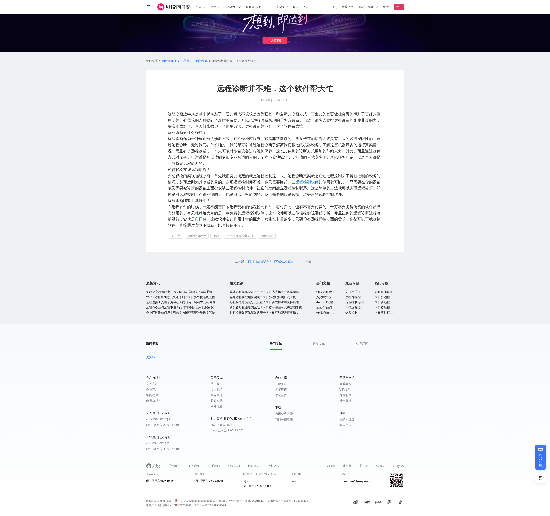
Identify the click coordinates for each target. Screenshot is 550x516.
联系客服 (345, 384)
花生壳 (363, 466)
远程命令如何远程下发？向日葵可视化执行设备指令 (180, 307)
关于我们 (217, 384)
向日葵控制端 (284, 419)
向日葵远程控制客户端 (390, 312)
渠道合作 (281, 395)
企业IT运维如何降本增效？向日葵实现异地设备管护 (180, 312)
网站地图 (217, 406)
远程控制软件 (307, 182)
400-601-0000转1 (158, 419)
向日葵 (200, 219)
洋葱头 (380, 466)
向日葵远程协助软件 (388, 302)
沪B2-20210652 (254, 500)
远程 (216, 236)
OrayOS (398, 466)
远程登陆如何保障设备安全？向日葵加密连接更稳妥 (264, 312)
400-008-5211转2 (222, 425)
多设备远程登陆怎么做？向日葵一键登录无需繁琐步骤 (266, 307)
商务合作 (217, 395)
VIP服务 (344, 389)
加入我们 (217, 389)
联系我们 (214, 466)
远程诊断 (267, 236)
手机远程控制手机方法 (360, 297)
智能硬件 (152, 395)
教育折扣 (345, 425)
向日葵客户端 (284, 413)
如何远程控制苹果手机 (360, 307)
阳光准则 (234, 466)
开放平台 (281, 384)
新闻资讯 (202, 61)
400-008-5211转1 (158, 443)
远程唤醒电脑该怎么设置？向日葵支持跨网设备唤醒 (264, 302)
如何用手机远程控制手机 (362, 292)
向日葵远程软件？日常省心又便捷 (271, 261)
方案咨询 (281, 389)
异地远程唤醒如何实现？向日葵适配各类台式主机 (263, 297)
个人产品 (152, 384)
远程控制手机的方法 (359, 312)
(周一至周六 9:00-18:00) (162, 425)
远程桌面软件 (384, 292)
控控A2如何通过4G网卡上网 (335, 307)
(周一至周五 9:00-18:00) (227, 430)
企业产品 (152, 389)
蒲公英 (347, 466)
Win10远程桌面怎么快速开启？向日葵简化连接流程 (180, 297)
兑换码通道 (346, 419)
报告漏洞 (345, 400)
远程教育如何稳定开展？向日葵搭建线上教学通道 (179, 292)
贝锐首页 (168, 61)
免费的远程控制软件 (240, 236)
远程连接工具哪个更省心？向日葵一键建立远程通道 (180, 302)
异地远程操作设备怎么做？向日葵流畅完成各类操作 (264, 292)
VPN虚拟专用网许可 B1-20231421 (288, 500)
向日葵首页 (184, 61)
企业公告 (273, 466)
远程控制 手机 (354, 302)
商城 (361, 7)
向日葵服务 (153, 400)
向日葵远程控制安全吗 (390, 297)
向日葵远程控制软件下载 (391, 307)
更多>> (151, 357)
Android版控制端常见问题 (333, 302)
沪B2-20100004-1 (215, 505)
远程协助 (345, 395)
